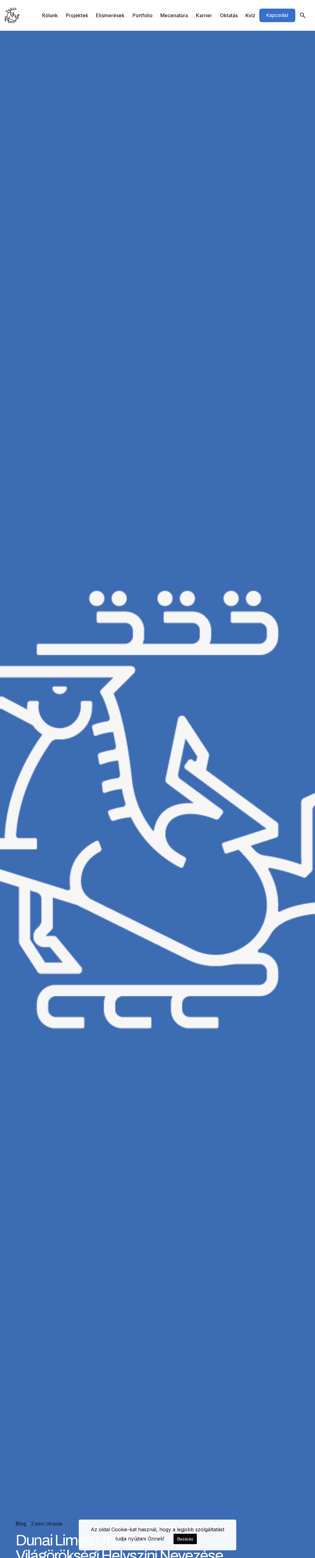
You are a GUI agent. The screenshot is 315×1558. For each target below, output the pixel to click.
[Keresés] (302, 15)
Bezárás (185, 1538)
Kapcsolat (277, 15)
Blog (21, 1524)
